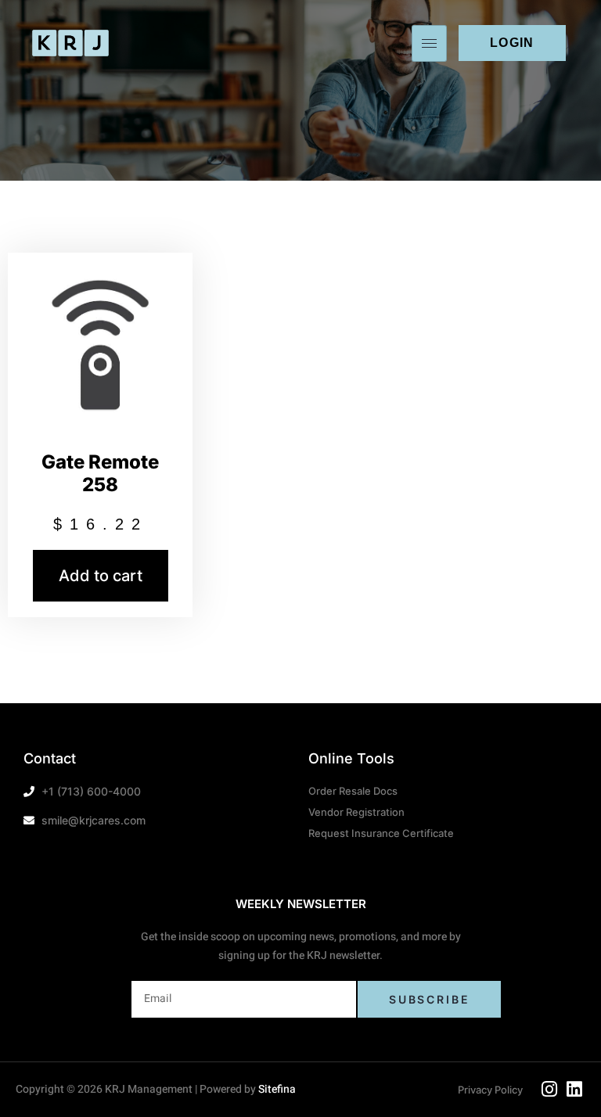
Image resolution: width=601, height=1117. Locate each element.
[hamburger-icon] (429, 43)
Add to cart (100, 575)
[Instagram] (549, 1090)
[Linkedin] (574, 1090)
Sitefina (277, 1089)
